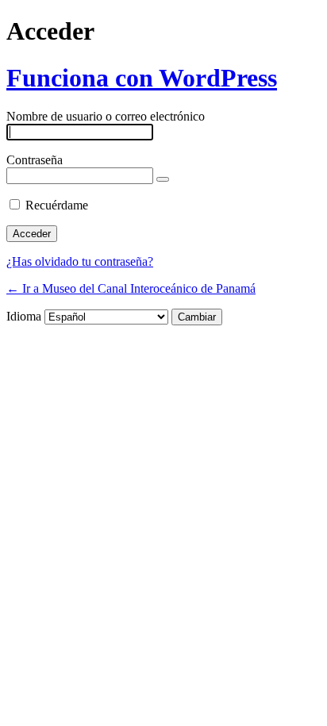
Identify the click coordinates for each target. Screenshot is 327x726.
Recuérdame (56, 205)
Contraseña (34, 160)
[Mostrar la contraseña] (162, 179)
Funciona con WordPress (141, 77)
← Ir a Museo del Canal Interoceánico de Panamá (131, 288)
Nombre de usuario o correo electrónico (105, 116)
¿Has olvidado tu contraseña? (79, 261)
